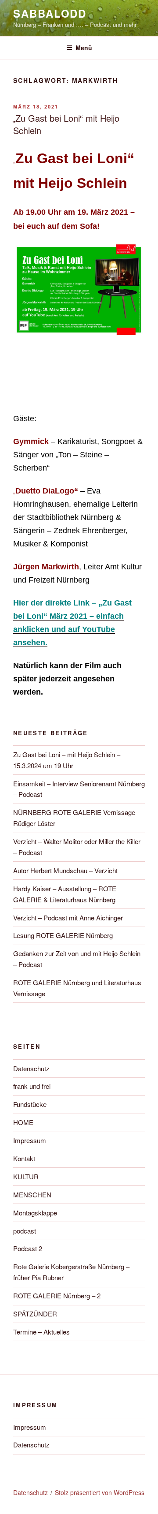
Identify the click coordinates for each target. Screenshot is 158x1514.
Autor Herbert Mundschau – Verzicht (65, 870)
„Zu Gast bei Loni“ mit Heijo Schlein (65, 124)
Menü (83, 47)
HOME (23, 1122)
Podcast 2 (27, 1248)
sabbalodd (49, 13)
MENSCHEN (32, 1194)
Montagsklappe (35, 1212)
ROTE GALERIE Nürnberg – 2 (57, 1295)
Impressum (29, 1140)
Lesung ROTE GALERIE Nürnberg (63, 935)
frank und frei (31, 1086)
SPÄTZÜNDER (35, 1313)
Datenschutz (31, 1068)
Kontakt (24, 1158)
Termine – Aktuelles (41, 1331)
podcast (24, 1230)
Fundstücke (30, 1104)
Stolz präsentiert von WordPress (99, 1492)
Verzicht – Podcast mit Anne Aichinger (68, 917)
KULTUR (26, 1176)
